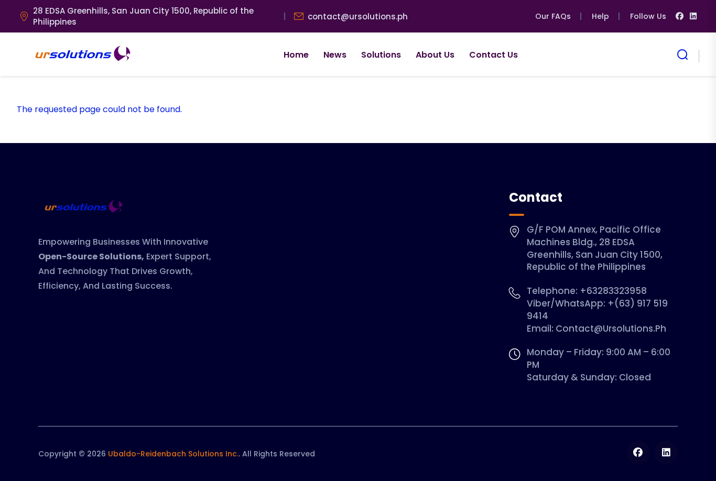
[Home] (81, 54)
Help (600, 16)
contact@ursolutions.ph (358, 16)
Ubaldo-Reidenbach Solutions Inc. (173, 454)
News (334, 55)
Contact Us (493, 55)
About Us (435, 55)
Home (296, 55)
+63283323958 (613, 291)
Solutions (381, 55)
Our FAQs (553, 16)
